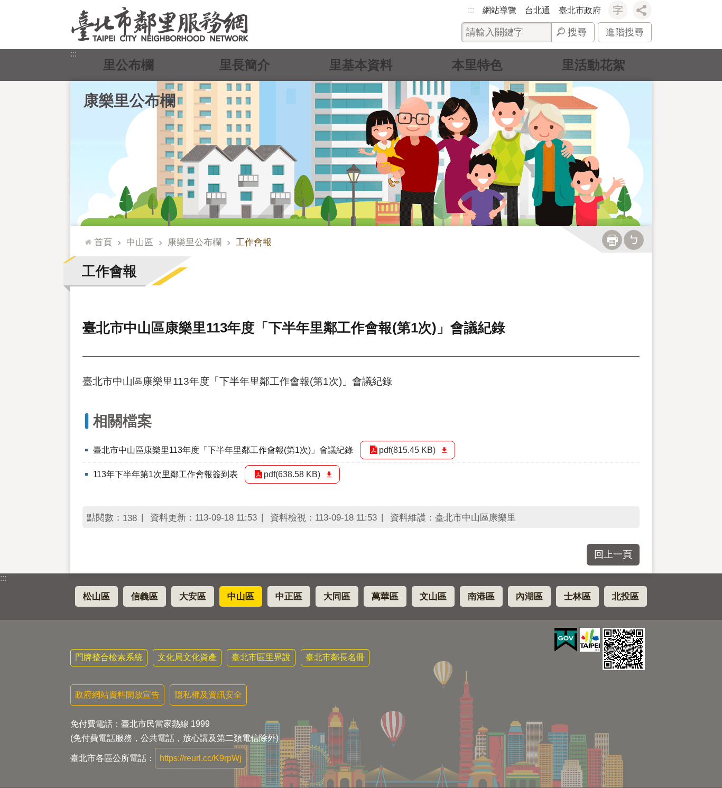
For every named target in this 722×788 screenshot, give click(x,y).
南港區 (481, 596)
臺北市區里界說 (261, 657)
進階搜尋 (625, 32)
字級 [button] (617, 10)
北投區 (625, 596)
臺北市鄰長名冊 (335, 657)
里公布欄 (128, 65)
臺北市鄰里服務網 (159, 24)
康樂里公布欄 (194, 242)
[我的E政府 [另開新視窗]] (565, 640)
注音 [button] (634, 240)
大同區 (336, 596)
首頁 (103, 242)
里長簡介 (244, 65)
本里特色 (477, 65)
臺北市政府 (580, 10)
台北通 (537, 10)
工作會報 (254, 242)
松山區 (96, 596)
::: (471, 9)
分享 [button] (642, 10)
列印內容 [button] (612, 240)
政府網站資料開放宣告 (117, 694)
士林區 (577, 596)
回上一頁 (613, 554)
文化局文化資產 (187, 657)
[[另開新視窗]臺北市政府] (590, 640)
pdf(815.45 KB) (407, 450)
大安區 (192, 596)
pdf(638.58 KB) (292, 474)
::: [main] (85, 237)
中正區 (288, 596)
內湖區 (529, 596)
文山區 (433, 596)
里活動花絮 (593, 65)
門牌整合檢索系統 (109, 657)
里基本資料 (361, 65)
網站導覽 (499, 10)
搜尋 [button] (577, 32)
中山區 (139, 242)
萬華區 (385, 596)
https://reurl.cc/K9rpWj (201, 758)
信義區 (144, 596)
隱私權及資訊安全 (208, 694)
